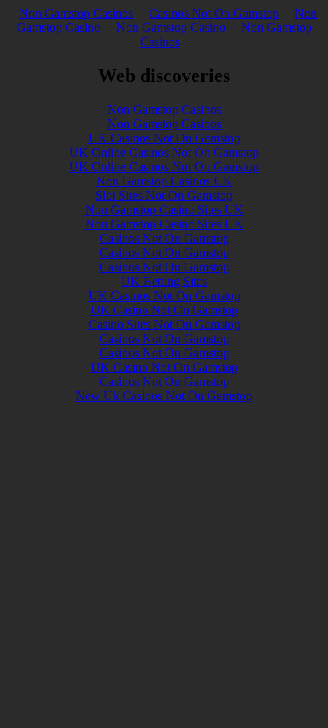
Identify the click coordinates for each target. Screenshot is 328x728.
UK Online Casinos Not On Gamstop (164, 152)
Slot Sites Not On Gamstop (164, 195)
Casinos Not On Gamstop (214, 13)
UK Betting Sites (164, 281)
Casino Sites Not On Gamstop (164, 324)
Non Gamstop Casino (170, 27)
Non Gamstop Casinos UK (164, 181)
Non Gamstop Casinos (76, 13)
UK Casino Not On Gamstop (164, 310)
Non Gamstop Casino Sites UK (164, 209)
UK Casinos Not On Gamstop (164, 138)
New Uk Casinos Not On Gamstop (164, 396)
